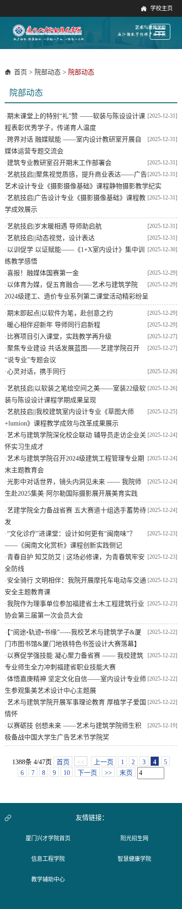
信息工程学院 (48, 859)
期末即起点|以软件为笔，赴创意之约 (60, 313)
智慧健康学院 (134, 859)
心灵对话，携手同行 (36, 371)
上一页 (103, 762)
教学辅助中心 (48, 879)
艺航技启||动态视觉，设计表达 (51, 237)
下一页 (87, 772)
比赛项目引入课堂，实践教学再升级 (59, 336)
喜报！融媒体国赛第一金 (43, 273)
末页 (126, 772)
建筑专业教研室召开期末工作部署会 (59, 162)
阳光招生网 (134, 838)
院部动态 (48, 72)
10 (66, 772)
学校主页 (161, 8)
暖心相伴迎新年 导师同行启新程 (53, 324)
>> (108, 772)
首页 (20, 72)
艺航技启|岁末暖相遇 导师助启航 (54, 226)
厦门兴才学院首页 (48, 838)
